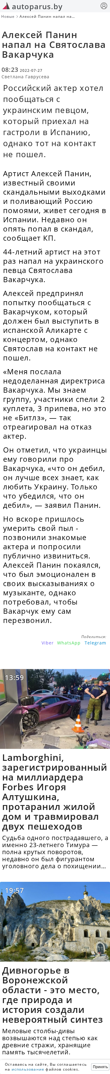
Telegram (95, 643)
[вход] (104, 6)
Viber (48, 643)
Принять (100, 1067)
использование (28, 1069)
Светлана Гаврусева (26, 77)
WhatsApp (69, 643)
